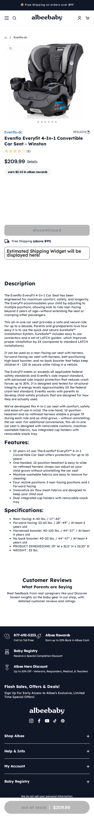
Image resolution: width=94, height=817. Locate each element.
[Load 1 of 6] (38, 122)
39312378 (79, 132)
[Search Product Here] (14, 18)
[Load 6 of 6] (55, 122)
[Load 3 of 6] (45, 122)
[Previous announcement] (6, 5)
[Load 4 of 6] (48, 122)
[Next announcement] (88, 5)
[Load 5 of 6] (52, 122)
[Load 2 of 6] (42, 122)
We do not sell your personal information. (47, 796)
